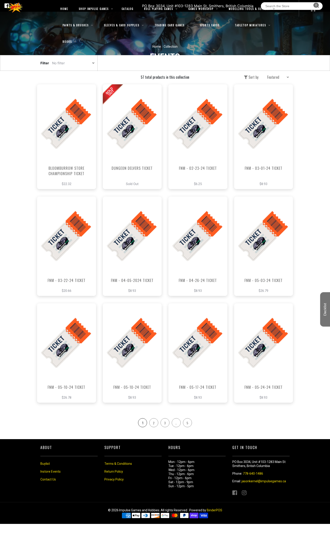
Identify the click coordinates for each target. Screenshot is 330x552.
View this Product (68, 143)
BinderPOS (214, 510)
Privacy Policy (114, 479)
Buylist (45, 463)
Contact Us (48, 479)
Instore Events (50, 471)
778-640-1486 (253, 473)
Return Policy (113, 471)
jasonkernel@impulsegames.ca (264, 481)
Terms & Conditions (118, 463)
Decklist (325, 309)
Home (156, 46)
